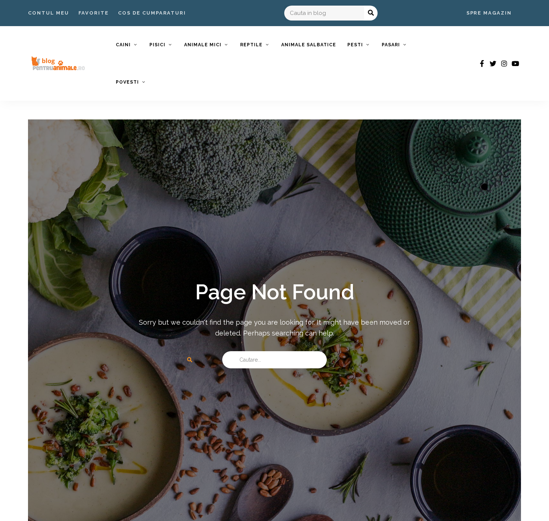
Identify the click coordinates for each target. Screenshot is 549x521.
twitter (493, 63)
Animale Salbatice (308, 44)
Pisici (157, 44)
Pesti (355, 44)
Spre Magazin (489, 13)
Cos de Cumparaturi (152, 13)
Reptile (251, 44)
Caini (123, 44)
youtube (515, 63)
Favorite (93, 13)
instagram (504, 63)
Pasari (391, 44)
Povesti (127, 82)
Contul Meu (48, 13)
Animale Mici (202, 44)
